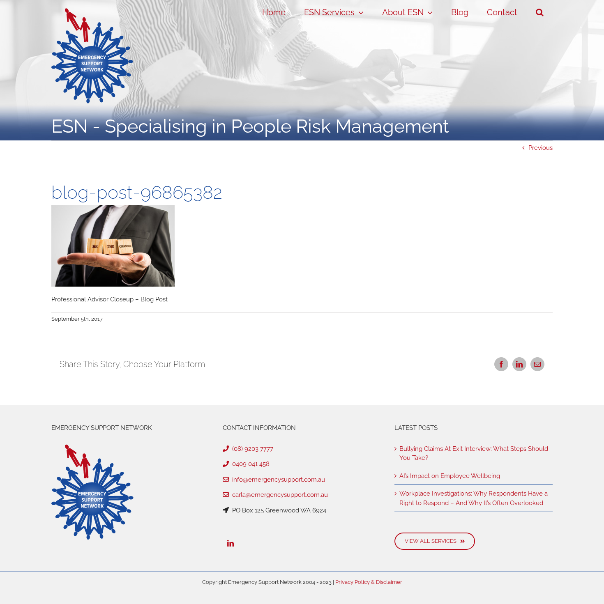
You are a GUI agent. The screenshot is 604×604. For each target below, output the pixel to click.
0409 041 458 (249, 464)
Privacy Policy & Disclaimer (368, 582)
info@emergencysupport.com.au (277, 479)
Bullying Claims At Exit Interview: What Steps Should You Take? (473, 453)
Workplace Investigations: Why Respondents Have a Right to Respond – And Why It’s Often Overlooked (473, 498)
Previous (540, 148)
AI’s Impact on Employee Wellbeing (449, 476)
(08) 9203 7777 (251, 448)
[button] (539, 12)
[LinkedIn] (230, 543)
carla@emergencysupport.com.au (278, 494)
